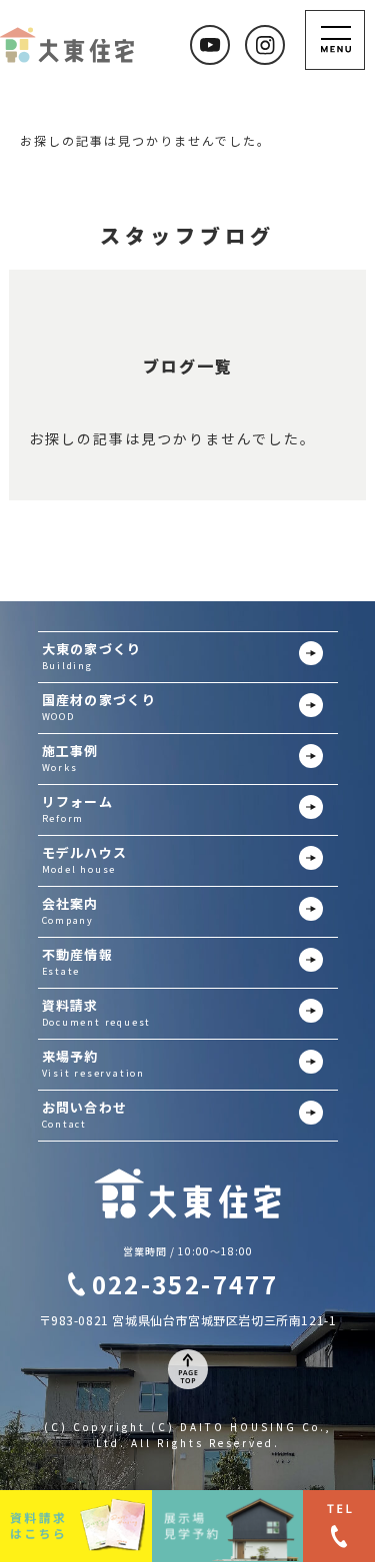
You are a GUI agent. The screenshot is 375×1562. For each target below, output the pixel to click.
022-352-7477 (185, 1283)
